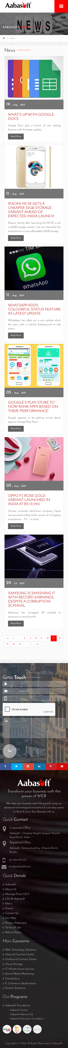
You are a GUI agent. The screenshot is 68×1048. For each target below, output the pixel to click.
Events (9, 908)
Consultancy (12, 978)
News (8, 903)
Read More (16, 136)
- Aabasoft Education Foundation (26, 1018)
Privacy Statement (16, 923)
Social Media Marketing (19, 973)
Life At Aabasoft (15, 898)
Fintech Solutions (15, 988)
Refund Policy (13, 932)
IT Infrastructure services (19, 969)
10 (47, 638)
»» (37, 644)
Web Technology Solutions (20, 950)
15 (20, 644)
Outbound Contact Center (21, 959)
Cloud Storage (14, 964)
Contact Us (11, 913)
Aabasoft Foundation (18, 1005)
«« (8, 638)
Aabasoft (10, 884)
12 (60, 638)
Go (10, 751)
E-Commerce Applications (20, 983)
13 (7, 644)
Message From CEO (17, 894)
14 (14, 644)
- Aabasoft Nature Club (21, 1014)
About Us (10, 889)
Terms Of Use (13, 927)
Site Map (10, 918)
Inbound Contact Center (19, 954)
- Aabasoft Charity (18, 1010)
